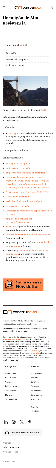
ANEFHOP (11, 226)
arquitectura (8, 339)
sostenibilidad (18, 357)
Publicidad (35, 411)
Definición (11, 53)
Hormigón (14, 133)
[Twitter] (21, 422)
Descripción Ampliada (17, 59)
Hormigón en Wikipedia (18, 163)
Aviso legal (7, 443)
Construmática (33, 351)
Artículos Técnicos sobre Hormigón (24, 201)
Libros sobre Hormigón (17, 196)
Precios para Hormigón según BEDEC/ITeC (27, 192)
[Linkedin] (6, 422)
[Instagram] (14, 422)
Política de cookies (10, 452)
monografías (34, 353)
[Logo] (28, 7)
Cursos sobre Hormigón (18, 206)
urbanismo (20, 339)
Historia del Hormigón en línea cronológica (28, 234)
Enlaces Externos (15, 65)
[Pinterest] (29, 422)
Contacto (34, 407)
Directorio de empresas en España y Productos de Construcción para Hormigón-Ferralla (28, 181)
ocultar (22, 45)
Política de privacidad (11, 447)
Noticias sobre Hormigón (18, 168)
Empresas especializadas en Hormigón (26, 172)
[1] (45, 110)
